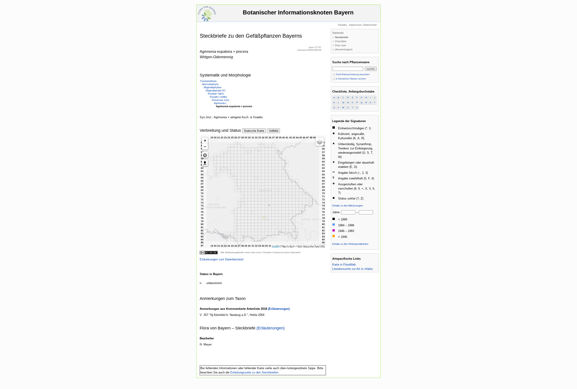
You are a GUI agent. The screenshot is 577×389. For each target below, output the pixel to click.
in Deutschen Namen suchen (350, 78)
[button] (205, 155)
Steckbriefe (341, 37)
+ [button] (205, 140)
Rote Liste (340, 45)
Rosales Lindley (218, 96)
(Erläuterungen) (279, 308)
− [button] (205, 146)
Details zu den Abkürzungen (347, 205)
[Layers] (320, 142)
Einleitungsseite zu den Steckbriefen (254, 372)
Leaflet (275, 246)
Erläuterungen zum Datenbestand (221, 259)
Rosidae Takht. (216, 93)
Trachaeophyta (208, 81)
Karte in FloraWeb (344, 264)
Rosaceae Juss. (221, 100)
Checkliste (340, 41)
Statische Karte (254, 130)
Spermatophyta (210, 84)
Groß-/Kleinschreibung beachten (352, 74)
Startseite (338, 33)
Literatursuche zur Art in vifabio (352, 269)
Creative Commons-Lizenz (276, 252)
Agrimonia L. (220, 103)
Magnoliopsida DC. (216, 90)
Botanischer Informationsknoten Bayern (298, 12)
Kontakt (342, 24)
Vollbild (273, 130)
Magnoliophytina (212, 87)
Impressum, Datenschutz (363, 24)
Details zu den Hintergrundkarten (350, 244)
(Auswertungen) (344, 49)
